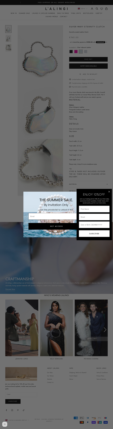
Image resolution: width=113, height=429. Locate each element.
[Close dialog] (109, 191)
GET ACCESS (56, 226)
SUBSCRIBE (94, 233)
